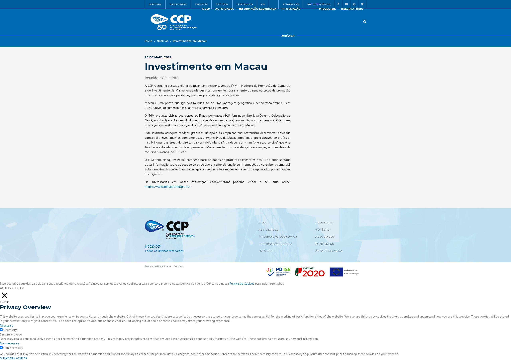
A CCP (262, 222)
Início (148, 41)
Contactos (324, 243)
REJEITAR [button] (17, 288)
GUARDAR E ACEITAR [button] (13, 358)
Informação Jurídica (275, 243)
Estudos (265, 250)
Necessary (10, 330)
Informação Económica (277, 236)
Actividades (268, 229)
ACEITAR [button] (5, 288)
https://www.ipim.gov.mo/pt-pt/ (167, 187)
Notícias (155, 4)
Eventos (201, 4)
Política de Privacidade (158, 267)
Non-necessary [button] (9, 343)
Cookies (178, 267)
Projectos (324, 222)
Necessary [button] (6, 325)
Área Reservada (329, 250)
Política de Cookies (242, 283)
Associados (178, 4)
